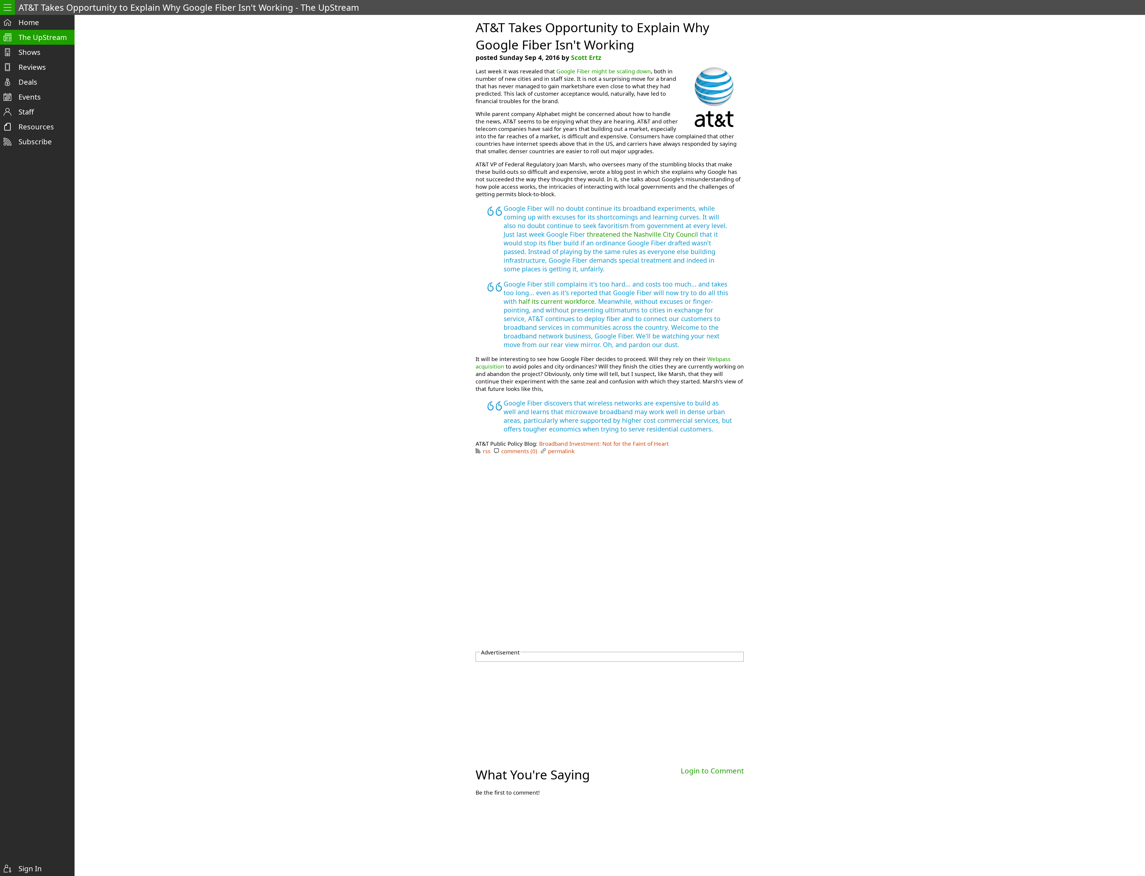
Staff (26, 112)
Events (29, 97)
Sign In (30, 868)
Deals (27, 82)
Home (28, 22)
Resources (36, 126)
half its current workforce (557, 301)
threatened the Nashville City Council (642, 234)
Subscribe (35, 141)
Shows (29, 52)
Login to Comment (712, 771)
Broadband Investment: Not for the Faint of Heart (604, 443)
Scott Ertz (586, 57)
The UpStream (42, 37)
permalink (561, 451)
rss (487, 451)
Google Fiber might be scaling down (603, 71)
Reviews (32, 67)
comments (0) (519, 451)
